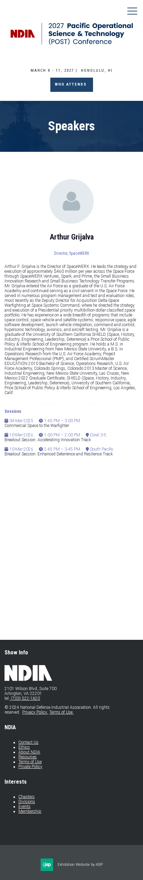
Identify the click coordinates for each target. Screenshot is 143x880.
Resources (27, 757)
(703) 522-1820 (25, 698)
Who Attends (72, 84)
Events (24, 806)
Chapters (26, 796)
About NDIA (29, 752)
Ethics (24, 747)
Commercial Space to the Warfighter (37, 425)
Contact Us (28, 742)
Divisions (26, 801)
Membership (29, 811)
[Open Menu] (132, 11)
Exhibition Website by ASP (80, 864)
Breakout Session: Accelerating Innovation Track (48, 439)
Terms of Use (61, 712)
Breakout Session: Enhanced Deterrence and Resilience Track (59, 454)
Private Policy (30, 766)
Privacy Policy (35, 712)
